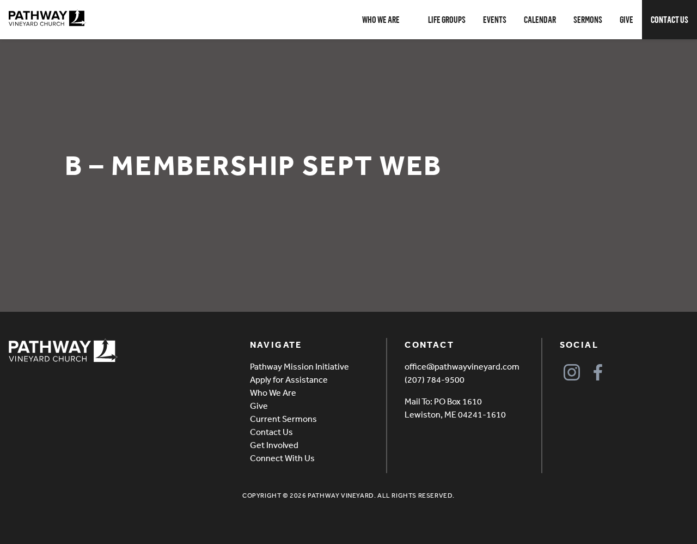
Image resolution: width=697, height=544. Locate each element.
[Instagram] (572, 372)
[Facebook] (598, 372)
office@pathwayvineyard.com (462, 366)
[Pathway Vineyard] (47, 18)
